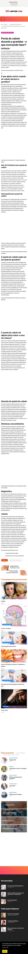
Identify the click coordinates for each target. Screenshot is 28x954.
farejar (3, 601)
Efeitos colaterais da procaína (15, 777)
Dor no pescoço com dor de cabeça (15, 928)
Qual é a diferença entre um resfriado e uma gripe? (15, 893)
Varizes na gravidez (13, 914)
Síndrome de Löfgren (15, 794)
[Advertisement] (14, 144)
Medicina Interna (12, 792)
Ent (3, 597)
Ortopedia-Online (13, 783)
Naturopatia (5, 706)
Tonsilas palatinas (12, 921)
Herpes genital (14, 3)
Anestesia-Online (13, 775)
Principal (5, 24)
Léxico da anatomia (7, 624)
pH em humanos (12, 900)
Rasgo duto (12, 760)
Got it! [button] (4, 951)
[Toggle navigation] (3, 18)
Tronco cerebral (6, 628)
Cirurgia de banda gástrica (15, 886)
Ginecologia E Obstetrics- (15, 24)
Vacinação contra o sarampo (18, 768)
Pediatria (11, 766)
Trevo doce (4, 710)
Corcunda (12, 785)
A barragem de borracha (8, 646)
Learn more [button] (5, 947)
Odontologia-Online (7, 642)
